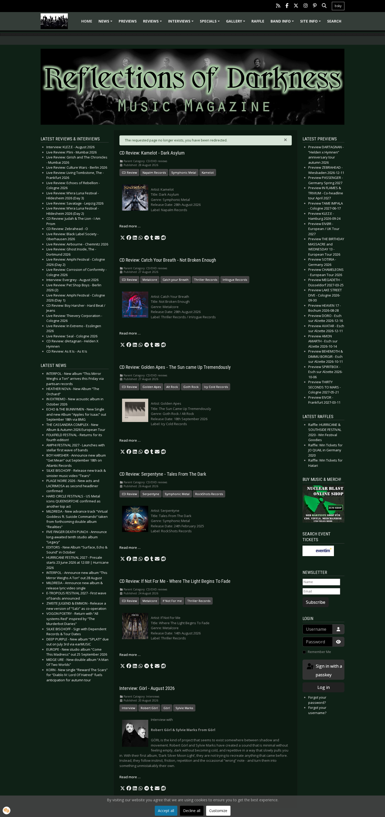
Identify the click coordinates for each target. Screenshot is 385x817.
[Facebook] (286, 6)
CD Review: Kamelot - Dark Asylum (152, 153)
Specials (210, 23)
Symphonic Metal (183, 172)
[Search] (324, 6)
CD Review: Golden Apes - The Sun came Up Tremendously (175, 367)
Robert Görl (149, 708)
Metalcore (149, 280)
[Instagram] (306, 6)
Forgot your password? (317, 700)
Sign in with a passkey (328, 670)
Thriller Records (205, 280)
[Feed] (278, 6)
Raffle (257, 21)
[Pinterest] (315, 6)
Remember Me (319, 651)
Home (86, 21)
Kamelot (208, 172)
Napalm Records (154, 172)
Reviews (153, 23)
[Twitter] (296, 6)
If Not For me (172, 601)
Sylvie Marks (184, 708)
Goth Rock (191, 387)
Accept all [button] (166, 810)
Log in (323, 687)
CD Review (129, 172)
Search (334, 21)
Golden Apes (151, 387)
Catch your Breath (176, 280)
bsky (338, 6)
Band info (283, 23)
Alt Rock (172, 387)
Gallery (236, 23)
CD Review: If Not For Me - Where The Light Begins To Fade (174, 581)
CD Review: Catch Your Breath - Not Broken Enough (167, 260)
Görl (166, 708)
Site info (311, 23)
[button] (122, 237)
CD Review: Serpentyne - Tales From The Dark (162, 474)
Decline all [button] (191, 810)
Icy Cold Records (216, 387)
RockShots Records (209, 494)
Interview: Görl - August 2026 (147, 688)
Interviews (181, 23)
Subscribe (315, 602)
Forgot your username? (317, 710)
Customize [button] (218, 810)
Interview (128, 708)
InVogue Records (235, 280)
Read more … (130, 226)
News (106, 23)
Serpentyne (150, 494)
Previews (128, 21)
